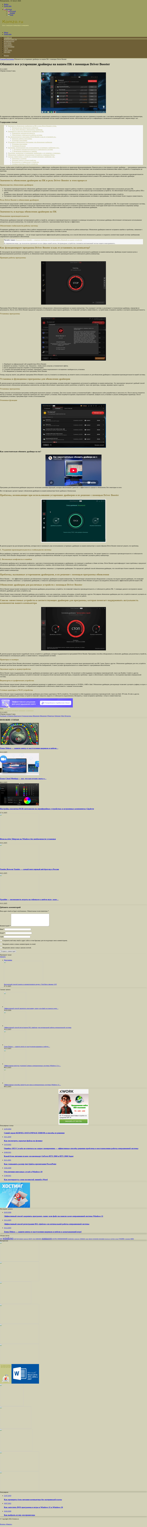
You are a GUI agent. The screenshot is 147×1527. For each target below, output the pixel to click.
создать (112, 1239)
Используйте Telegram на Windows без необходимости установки (28, 839)
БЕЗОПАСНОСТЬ (10, 39)
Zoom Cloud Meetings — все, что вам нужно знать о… (23, 778)
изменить (39, 1239)
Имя (2, 929)
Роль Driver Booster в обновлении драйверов (27, 129)
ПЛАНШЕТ (8, 45)
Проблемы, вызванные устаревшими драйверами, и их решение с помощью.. (34, 153)
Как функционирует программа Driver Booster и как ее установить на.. (32, 137)
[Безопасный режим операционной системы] (16, 1450)
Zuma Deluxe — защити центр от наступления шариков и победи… (29, 748)
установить (127, 1238)
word (15, 1239)
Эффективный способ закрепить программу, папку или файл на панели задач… (31, 1008)
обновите (15, 710)
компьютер (47, 1238)
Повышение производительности (23, 133)
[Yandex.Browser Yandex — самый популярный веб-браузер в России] (19, 865)
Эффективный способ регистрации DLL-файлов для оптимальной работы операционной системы (37, 1027)
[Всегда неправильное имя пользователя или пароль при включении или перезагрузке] (15, 1303)
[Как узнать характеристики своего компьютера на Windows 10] (19, 1323)
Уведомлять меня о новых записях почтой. (16, 948)
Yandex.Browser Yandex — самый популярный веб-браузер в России (29, 869)
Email (2, 933)
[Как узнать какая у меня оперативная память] (19, 1363)
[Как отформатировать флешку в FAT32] (19, 1281)
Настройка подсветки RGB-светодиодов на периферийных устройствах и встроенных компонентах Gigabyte (47, 809)
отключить (71, 1239)
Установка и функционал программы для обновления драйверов (30, 142)
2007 (1, 1239)
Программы (10, 59)
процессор (107, 1238)
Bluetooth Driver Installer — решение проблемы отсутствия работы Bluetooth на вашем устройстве (49, 240)
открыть (82, 1239)
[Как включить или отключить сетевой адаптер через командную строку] (19, 1470)
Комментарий (5, 926)
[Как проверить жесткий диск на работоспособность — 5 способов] (19, 1490)
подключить (95, 1238)
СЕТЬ (6, 48)
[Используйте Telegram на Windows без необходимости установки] (19, 835)
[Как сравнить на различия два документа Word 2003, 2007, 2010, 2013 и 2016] (19, 1383)
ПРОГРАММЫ (9, 47)
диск (34, 1239)
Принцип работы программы (22, 138)
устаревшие (30, 710)
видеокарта (20, 1239)
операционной (62, 1239)
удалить (121, 1239)
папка (87, 1238)
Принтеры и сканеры (19, 158)
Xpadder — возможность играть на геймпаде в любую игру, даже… (29, 899)
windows (8, 1238)
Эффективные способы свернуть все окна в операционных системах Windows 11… (32, 1085)
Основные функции (19, 146)
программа (101, 1238)
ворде (30, 1239)
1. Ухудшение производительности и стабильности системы (32, 149)
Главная (2, 59)
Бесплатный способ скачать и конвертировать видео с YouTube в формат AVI (30, 984)
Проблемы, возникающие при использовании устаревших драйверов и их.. (34, 148)
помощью (22, 710)
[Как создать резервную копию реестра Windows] (12, 1405)
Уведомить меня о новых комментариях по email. (19, 944)
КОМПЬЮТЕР (9, 41)
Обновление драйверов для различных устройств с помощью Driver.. (31, 155)
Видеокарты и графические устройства (25, 162)
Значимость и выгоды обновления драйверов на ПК (26, 131)
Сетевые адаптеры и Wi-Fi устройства (25, 164)
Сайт (1, 937)
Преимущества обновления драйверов (25, 128)
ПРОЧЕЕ (7, 52)
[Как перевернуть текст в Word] (19, 1261)
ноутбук (54, 1239)
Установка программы (19, 140)
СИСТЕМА (8, 50)
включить (26, 1238)
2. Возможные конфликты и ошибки (24, 151)
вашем (2, 710)
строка (116, 1238)
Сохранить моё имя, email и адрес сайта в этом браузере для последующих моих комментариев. (35, 940)
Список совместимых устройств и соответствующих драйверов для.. (31, 157)
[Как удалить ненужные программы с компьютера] (19, 1343)
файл (132, 1239)
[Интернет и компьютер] (14, 29)
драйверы (8, 710)
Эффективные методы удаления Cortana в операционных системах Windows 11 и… (32, 1066)
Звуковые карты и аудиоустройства (24, 160)
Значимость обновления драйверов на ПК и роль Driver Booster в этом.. (32, 126)
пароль (90, 1238)
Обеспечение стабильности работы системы (27, 135)
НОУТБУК (7, 43)
